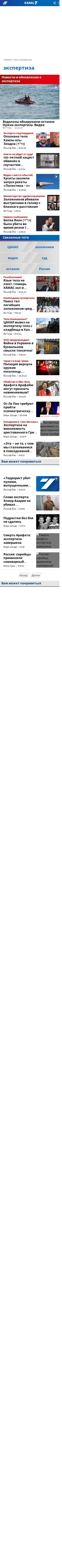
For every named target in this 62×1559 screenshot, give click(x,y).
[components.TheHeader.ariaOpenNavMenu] (10, 3)
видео (13, 258)
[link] (29, 107)
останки (12, 269)
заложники (44, 247)
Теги (16, 60)
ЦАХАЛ (12, 247)
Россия (44, 269)
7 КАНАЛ (7, 60)
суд (44, 258)
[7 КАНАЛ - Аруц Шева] (31, 3)
